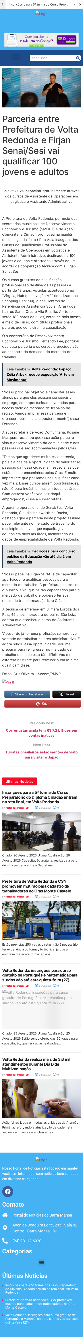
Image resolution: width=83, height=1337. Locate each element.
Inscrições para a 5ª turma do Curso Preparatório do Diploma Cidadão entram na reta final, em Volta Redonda (39, 797)
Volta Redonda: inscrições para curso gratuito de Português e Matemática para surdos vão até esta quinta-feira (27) (39, 975)
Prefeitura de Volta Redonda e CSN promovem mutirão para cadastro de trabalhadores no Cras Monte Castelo (36, 886)
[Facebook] (7, 1191)
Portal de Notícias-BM (17, 807)
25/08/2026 (45, 896)
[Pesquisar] (78, 57)
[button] (16, 56)
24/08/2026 (45, 1074)
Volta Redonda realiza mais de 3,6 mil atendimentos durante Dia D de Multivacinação (36, 1064)
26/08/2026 (45, 807)
